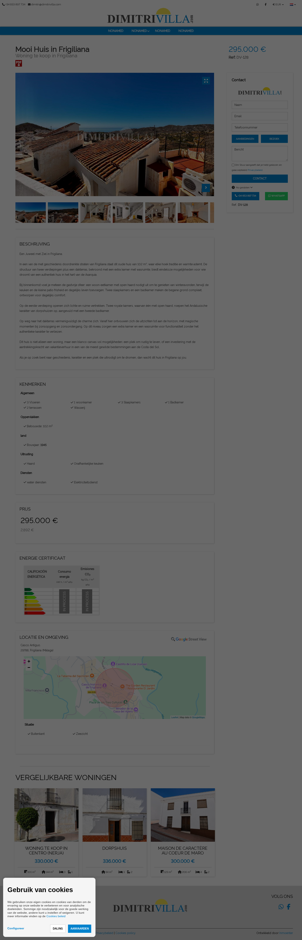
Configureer (15, 928)
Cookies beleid (56, 916)
